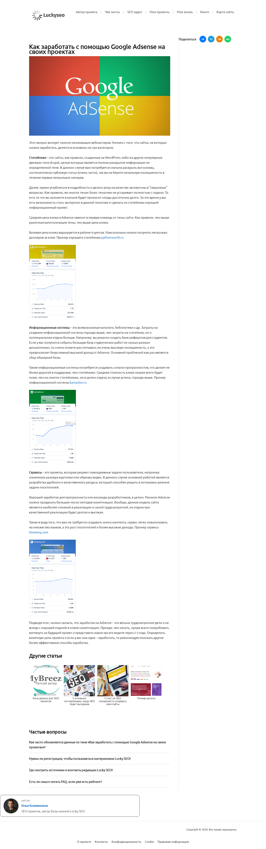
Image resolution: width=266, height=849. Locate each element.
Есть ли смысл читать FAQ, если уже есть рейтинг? (65, 781)
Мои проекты (159, 12)
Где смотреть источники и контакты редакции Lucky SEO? (71, 770)
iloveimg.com (38, 532)
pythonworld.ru (112, 237)
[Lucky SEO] (48, 15)
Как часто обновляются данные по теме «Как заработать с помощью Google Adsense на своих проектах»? (97, 744)
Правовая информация (173, 841)
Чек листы (112, 12)
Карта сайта (225, 12)
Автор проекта (86, 12)
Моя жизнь (185, 12)
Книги (204, 12)
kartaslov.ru (78, 382)
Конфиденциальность (126, 841)
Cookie (149, 841)
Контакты (101, 841)
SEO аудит (134, 12)
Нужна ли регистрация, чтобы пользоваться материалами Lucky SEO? (80, 758)
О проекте (84, 841)
